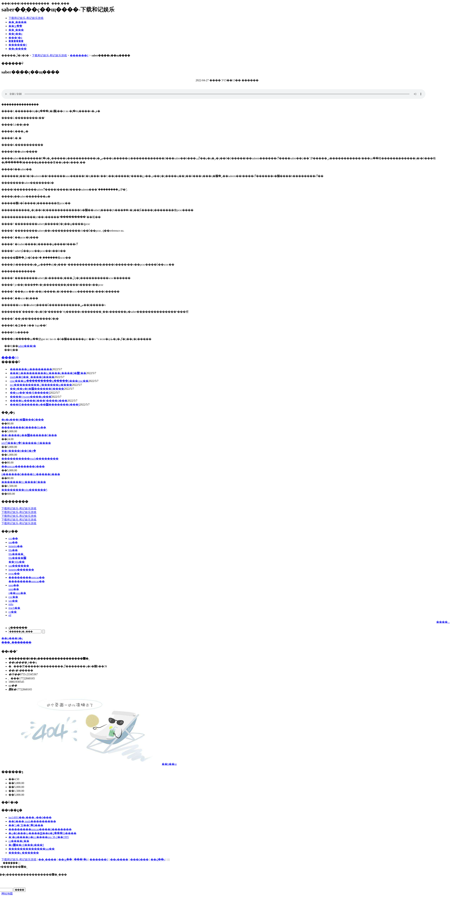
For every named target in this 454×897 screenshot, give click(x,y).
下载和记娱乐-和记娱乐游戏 (26, 18)
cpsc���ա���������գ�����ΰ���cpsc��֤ (49, 380)
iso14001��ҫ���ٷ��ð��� (30, 817)
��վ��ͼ (158, 859)
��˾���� (18, 22)
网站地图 (7, 893)
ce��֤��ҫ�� (19, 841)
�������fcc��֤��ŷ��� (23, 482)
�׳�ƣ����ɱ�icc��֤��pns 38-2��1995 (39, 837)
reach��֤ (14, 607)
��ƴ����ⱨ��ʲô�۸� (18, 450)
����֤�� (16, 41)
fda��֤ (13, 550)
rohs (11, 604)
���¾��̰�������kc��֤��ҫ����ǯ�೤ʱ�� (48, 373)
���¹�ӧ (15, 37)
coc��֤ (13, 596)
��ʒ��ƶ (15, 33)
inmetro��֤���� (21, 569)
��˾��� (16, 29)
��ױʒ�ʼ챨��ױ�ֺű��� (26, 825)
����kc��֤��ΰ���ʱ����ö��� (38, 400)
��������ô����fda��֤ (23, 427)
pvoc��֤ (14, 573)
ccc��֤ (13, 538)
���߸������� (12, 642)
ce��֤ (13, 611)
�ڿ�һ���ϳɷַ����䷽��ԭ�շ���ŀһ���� (42, 833)
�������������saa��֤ (32, 848)
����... (443, 621)
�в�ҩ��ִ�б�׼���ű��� (22, 419)
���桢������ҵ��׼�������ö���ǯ (45, 404)
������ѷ (18, 44)
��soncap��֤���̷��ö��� (23, 466)
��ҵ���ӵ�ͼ (12, 638)
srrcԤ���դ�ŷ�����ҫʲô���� (26, 443)
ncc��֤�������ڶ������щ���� (41, 384)
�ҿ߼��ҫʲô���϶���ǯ (26, 844)
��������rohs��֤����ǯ (24, 489)
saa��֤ (13, 542)
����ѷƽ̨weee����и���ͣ (30, 396)
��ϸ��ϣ (169, 764)
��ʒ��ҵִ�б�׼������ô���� (37, 388)
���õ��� (139, 859)
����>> (10, 357)
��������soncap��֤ (27, 577)
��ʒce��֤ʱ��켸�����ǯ (30, 392)
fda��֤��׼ (17, 557)
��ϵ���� (18, 48)
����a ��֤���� (24, 852)
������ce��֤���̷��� (31, 369)
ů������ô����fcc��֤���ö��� (30, 474)
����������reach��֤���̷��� (30, 458)
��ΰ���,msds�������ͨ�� (32, 821)
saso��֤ (14, 585)
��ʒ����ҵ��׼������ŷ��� (29, 435)
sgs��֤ (13, 600)
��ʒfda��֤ (17, 561)
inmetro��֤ (16, 546)
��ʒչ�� (15, 25)
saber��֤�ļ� (27, 345)
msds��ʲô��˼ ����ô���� (32, 377)
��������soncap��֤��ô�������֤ (40, 829)
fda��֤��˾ (16, 554)
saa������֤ (19, 565)
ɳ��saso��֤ (17, 593)
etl (10, 615)
